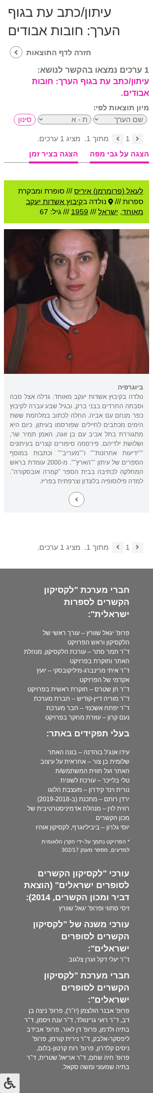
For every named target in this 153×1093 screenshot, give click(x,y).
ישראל (108, 212)
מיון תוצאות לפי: (121, 108)
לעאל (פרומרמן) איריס (108, 191)
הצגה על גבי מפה (119, 154)
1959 (79, 212)
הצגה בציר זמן (53, 154)
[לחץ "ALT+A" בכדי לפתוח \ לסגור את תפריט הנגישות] (10, 1083)
